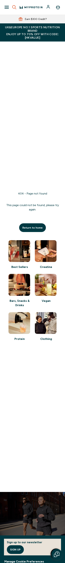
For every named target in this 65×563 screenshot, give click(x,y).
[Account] (48, 7)
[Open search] (14, 7)
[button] (56, 554)
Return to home (32, 227)
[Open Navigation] (7, 7)
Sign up (15, 549)
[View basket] (58, 7)
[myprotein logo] (31, 7)
